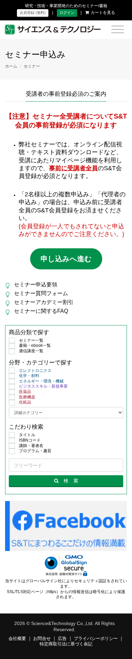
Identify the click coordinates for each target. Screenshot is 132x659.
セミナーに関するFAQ (41, 311)
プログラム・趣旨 (35, 450)
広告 (62, 638)
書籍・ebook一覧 (35, 345)
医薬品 (25, 391)
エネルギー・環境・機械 (41, 381)
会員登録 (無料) (33, 13)
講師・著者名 (31, 445)
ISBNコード (30, 440)
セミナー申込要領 (35, 284)
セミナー (32, 66)
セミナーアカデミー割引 (43, 302)
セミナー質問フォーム (41, 293)
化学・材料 (29, 375)
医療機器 (27, 397)
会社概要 (17, 638)
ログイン (67, 13)
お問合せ (42, 638)
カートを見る (103, 12)
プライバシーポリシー (96, 638)
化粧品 (25, 402)
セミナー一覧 (31, 340)
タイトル (27, 434)
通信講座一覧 (31, 351)
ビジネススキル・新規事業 (43, 386)
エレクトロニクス (35, 370)
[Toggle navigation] (117, 29)
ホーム (11, 66)
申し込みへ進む (66, 259)
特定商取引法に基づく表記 (66, 644)
